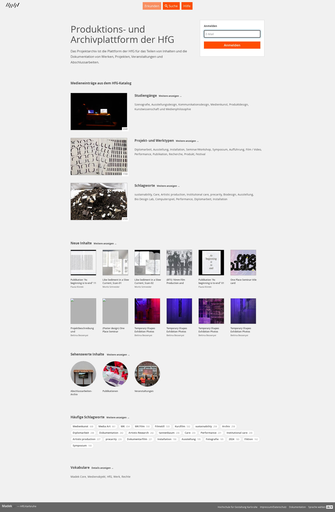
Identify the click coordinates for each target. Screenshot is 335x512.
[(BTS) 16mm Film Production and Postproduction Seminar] (179, 262)
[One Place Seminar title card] (243, 262)
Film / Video (253, 149)
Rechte (126, 476)
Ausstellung (160, 149)
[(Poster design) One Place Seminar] (115, 311)
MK (125, 426)
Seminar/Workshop (198, 149)
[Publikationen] (115, 374)
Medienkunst (219, 104)
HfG (109, 476)
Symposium (220, 149)
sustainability (143, 194)
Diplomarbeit (143, 149)
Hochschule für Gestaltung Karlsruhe (237, 507)
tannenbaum (169, 432)
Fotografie (215, 439)
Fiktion (251, 439)
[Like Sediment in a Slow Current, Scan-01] (115, 262)
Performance (143, 154)
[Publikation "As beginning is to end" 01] (211, 262)
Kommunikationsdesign (193, 104)
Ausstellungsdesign (164, 104)
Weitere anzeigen (169, 96)
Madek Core (78, 476)
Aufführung (236, 149)
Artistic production (173, 194)
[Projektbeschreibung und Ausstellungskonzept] (83, 311)
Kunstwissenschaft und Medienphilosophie (163, 109)
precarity (216, 194)
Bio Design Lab (144, 199)
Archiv (228, 426)
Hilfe (187, 6)
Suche (173, 6)
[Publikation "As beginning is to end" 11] (83, 262)
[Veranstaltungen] (147, 374)
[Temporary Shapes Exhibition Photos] (147, 311)
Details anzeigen (101, 468)
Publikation (160, 154)
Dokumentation (111, 432)
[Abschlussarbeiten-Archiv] (83, 374)
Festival (200, 154)
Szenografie (142, 104)
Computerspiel (164, 199)
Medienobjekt (96, 476)
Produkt (189, 154)
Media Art (107, 426)
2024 (234, 439)
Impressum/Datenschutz (273, 507)
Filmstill (162, 426)
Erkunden (152, 6)
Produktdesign (238, 104)
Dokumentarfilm (139, 439)
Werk (116, 476)
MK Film (142, 426)
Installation (177, 149)
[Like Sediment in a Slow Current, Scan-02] (147, 262)
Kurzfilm (182, 426)
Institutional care (198, 194)
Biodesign (229, 194)
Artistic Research (141, 432)
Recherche (176, 154)
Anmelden (210, 26)
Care (156, 194)
